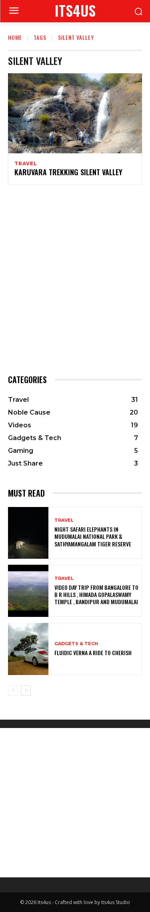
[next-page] (26, 690)
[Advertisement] (75, 278)
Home (15, 37)
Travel (25, 163)
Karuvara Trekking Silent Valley (68, 172)
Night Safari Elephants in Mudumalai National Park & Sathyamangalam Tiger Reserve (92, 536)
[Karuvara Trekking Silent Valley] (75, 113)
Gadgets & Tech (76, 644)
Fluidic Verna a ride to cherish (93, 652)
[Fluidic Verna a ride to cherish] (28, 649)
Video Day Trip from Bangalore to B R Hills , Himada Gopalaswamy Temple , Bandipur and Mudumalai (96, 594)
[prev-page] (13, 690)
